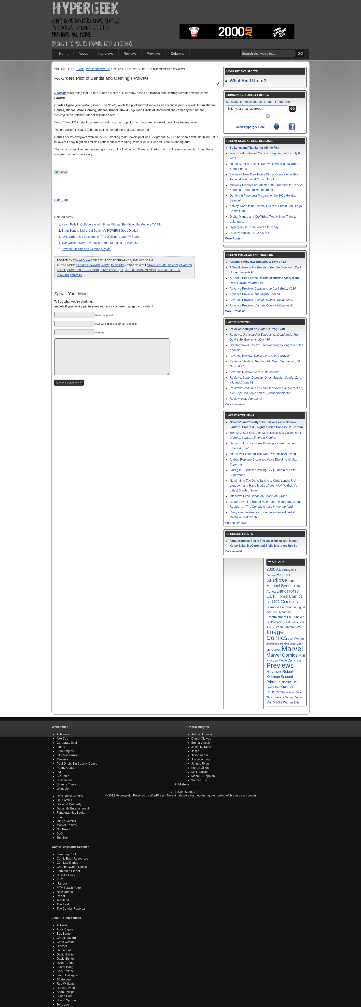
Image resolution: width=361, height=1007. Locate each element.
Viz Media (274, 702)
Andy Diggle (65, 929)
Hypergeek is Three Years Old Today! (254, 227)
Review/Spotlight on (249, 233)
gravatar (146, 306)
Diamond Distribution (281, 607)
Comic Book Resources (72, 858)
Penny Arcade (66, 767)
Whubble (63, 788)
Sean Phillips (65, 992)
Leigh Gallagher (67, 975)
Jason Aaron (199, 755)
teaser (273, 691)
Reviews (130, 53)
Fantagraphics (275, 622)
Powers (63, 275)
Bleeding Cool (66, 854)
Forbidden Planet (68, 871)
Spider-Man (273, 687)
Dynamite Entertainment (73, 808)
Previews (154, 53)
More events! (233, 551)
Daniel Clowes (201, 738)
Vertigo (289, 697)
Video (299, 697)
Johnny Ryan (200, 763)
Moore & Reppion (203, 776)
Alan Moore (289, 569)
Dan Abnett (64, 950)
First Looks (291, 622)
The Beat (63, 904)
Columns (177, 53)
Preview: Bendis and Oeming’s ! (86, 249)
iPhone (299, 639)
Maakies (62, 759)
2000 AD (274, 569)
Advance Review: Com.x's (254, 372)
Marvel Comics (282, 655)
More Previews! (236, 311)
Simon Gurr (64, 996)
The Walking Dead (291, 692)
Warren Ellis (291, 702)
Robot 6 (62, 896)
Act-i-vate (63, 734)
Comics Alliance (67, 862)
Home (64, 53)
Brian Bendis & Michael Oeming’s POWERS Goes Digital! (100, 230)
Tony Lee (63, 1004)
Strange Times (66, 784)
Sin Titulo (63, 776)
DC (268, 602)
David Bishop (66, 958)
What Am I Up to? (248, 80)
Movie (283, 660)
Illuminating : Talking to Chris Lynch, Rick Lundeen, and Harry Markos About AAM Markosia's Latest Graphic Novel (263, 485)
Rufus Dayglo (66, 988)
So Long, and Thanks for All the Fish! (255, 147)
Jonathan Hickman (277, 643)
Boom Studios (278, 577)
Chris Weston (66, 942)
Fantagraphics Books (71, 812)
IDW (298, 627)
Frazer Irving (65, 967)
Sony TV (76, 275)
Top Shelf (63, 837)
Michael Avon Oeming (140, 270)
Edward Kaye (82, 260)
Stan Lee (287, 687)
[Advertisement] (237, 16)
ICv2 (60, 879)
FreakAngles (65, 751)
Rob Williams (65, 983)
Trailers (278, 697)
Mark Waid (273, 650)
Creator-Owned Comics (72, 867)
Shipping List (288, 682)
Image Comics (276, 635)
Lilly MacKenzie (67, 755)
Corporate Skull (67, 742)
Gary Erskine (65, 971)
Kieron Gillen (200, 767)
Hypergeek (92, 9)
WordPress (157, 795)
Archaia (271, 575)
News (105, 265)
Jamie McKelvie (201, 747)
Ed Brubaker (295, 617)
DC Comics (285, 601)
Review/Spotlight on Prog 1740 (257, 329)
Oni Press (295, 660)
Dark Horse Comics (284, 596)
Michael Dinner (168, 270)
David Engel (109, 270)
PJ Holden (64, 979)
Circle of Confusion (83, 270)
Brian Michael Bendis (162, 265)
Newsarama (65, 892)
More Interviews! (236, 523)
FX (121, 270)
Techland (63, 900)
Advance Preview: (258, 262)
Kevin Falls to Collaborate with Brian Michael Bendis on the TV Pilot (112, 224)
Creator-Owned (98, 69)
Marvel (292, 649)
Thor (269, 697)
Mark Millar (296, 643)
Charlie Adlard (66, 938)
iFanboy (62, 883)
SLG (60, 833)
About (83, 53)
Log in (252, 795)
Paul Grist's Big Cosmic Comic (77, 763)
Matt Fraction (199, 772)
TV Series (118, 265)
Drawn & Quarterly (69, 804)
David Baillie (65, 954)
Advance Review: (260, 356)
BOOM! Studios (185, 792)
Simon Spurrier (67, 1000)
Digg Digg (61, 200)
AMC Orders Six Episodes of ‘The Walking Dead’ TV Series (101, 236)
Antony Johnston (202, 734)
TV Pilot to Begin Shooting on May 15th (100, 243)
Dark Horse (288, 591)
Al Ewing (63, 925)
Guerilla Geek (66, 875)
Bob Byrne (64, 933)
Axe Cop (62, 738)
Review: (246, 398)
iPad (290, 638)
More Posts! (233, 238)
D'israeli (62, 946)
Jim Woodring (200, 759)
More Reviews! (235, 404)
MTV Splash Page (69, 887)
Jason (195, 751)
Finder (61, 747)
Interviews (105, 53)
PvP (59, 772)
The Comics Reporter (71, 908)
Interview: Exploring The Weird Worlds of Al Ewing (263, 454)
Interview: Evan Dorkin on (258, 496)
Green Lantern (284, 627)
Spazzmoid (64, 780)
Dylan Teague (66, 963)
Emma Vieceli (200, 742)
